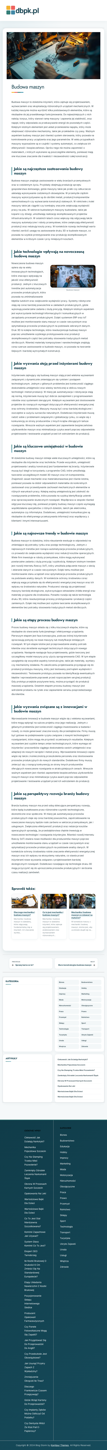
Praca (61, 1011)
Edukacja (62, 988)
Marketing (85, 994)
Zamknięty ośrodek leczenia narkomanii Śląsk (78, 1075)
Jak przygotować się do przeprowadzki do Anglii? (35, 1344)
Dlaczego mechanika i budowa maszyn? (24, 913)
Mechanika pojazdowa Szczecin (71, 1065)
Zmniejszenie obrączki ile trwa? (34, 1379)
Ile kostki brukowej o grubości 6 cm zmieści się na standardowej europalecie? (35, 1269)
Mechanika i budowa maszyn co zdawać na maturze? (82, 915)
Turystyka (63, 1035)
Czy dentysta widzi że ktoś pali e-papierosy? (34, 1427)
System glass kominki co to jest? (35, 1243)
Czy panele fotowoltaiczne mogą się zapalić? (35, 1330)
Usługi (83, 1041)
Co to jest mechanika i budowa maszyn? (53, 913)
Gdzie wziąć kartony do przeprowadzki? (35, 1402)
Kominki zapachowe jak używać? (34, 1234)
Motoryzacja (86, 1000)
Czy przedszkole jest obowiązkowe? (35, 1356)
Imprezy (62, 994)
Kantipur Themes (60, 1445)
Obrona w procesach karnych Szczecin (75, 1081)
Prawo (84, 1011)
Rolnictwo (85, 1017)
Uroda (61, 1041)
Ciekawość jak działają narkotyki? (73, 1059)
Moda (61, 1000)
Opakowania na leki (66, 1086)
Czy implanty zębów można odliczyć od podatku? (35, 1413)
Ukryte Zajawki (87, 1035)
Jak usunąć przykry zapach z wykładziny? (34, 1367)
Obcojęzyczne (87, 1006)
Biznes (61, 982)
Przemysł (62, 1017)
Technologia (64, 1029)
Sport (83, 1023)
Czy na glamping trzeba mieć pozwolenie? (76, 1070)
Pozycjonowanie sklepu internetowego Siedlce (32, 1301)
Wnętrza (62, 1046)
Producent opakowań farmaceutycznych (34, 1317)
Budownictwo (87, 982)
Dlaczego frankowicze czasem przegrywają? (35, 1390)
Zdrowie (84, 1046)
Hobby (84, 988)
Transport (85, 1029)
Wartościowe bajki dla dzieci (70, 1091)
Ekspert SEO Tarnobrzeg (30, 1253)
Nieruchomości (65, 1006)
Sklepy (61, 1023)
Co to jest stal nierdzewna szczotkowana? (32, 1222)
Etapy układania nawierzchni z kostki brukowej (35, 1286)
